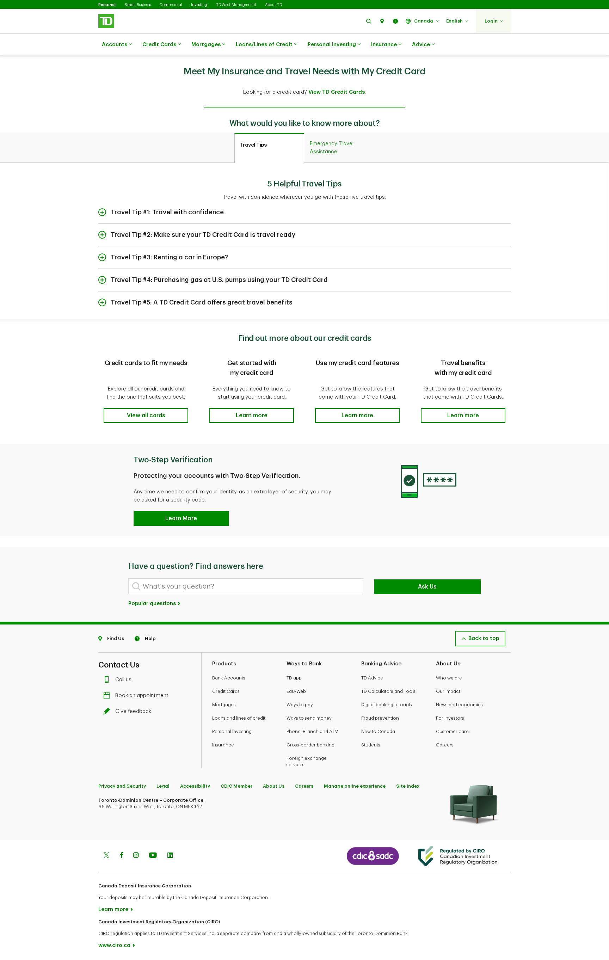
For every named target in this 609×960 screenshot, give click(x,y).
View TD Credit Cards (336, 92)
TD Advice (372, 678)
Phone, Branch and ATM (312, 731)
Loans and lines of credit (238, 718)
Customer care (452, 731)
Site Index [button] (407, 786)
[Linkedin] (170, 856)
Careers (445, 745)
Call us (123, 679)
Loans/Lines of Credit (264, 44)
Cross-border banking (310, 745)
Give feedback (133, 711)
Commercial (171, 5)
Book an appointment (141, 695)
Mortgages (206, 44)
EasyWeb (296, 691)
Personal (107, 5)
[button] (368, 21)
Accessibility (195, 786)
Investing (199, 5)
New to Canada (378, 731)
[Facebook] (121, 856)
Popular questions (152, 603)
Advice (421, 44)
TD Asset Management (236, 5)
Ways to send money (309, 718)
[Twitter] (106, 856)
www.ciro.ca (114, 945)
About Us (273, 786)
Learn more (113, 909)
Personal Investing (332, 44)
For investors (450, 718)
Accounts (114, 44)
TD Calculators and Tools (388, 691)
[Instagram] (136, 856)
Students (370, 745)
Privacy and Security (122, 786)
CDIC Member (236, 786)
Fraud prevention (380, 718)
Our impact (448, 691)
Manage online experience (355, 786)
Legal (163, 786)
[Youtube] (153, 856)
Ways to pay (300, 704)
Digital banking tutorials (386, 704)
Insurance (384, 44)
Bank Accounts (228, 678)
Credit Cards (159, 44)
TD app (294, 678)
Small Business (137, 5)
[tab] (269, 148)
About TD (273, 5)
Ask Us (427, 587)
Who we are (449, 678)
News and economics (459, 704)
